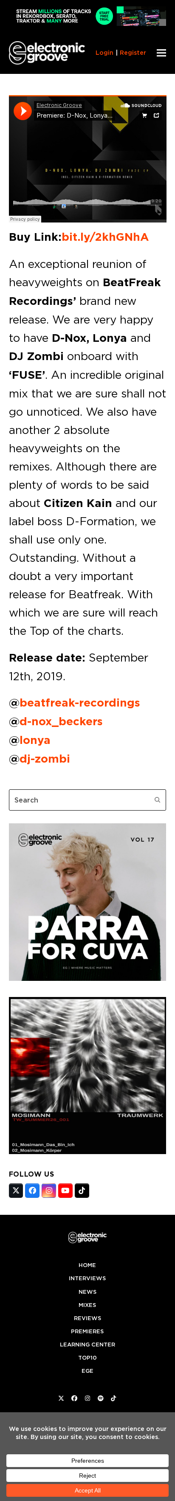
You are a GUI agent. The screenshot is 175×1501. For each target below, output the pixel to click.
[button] (161, 52)
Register (133, 52)
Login (104, 52)
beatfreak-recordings (80, 703)
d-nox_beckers (61, 721)
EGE (87, 1370)
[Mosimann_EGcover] (88, 1151)
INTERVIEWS (87, 1278)
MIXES (87, 1305)
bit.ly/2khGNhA (105, 237)
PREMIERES (87, 1331)
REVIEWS (87, 1318)
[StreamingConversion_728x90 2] (88, 24)
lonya (35, 740)
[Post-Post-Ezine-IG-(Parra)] (88, 978)
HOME (87, 1265)
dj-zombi (45, 759)
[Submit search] (158, 800)
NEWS (87, 1291)
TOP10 (87, 1357)
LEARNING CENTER (87, 1344)
